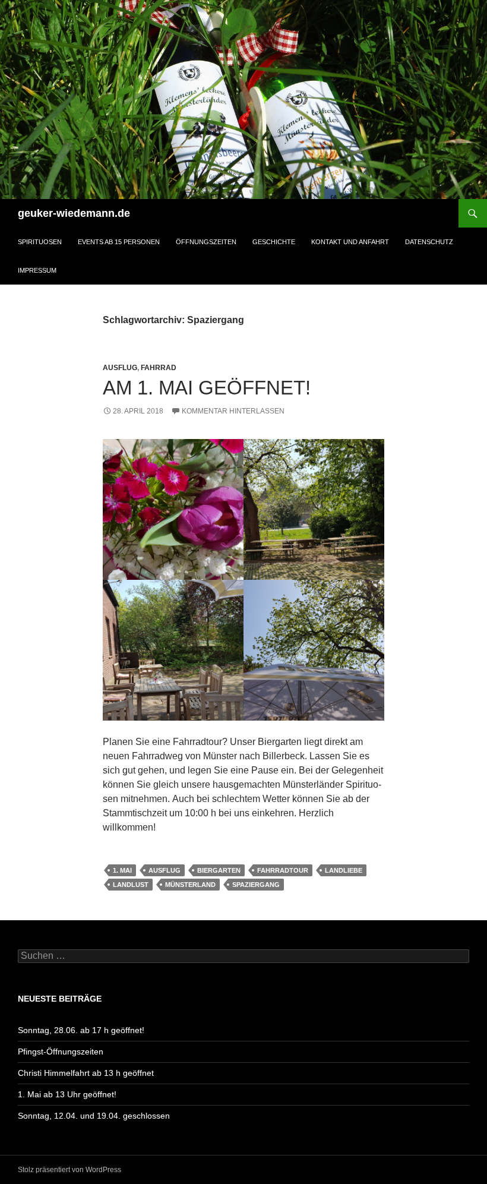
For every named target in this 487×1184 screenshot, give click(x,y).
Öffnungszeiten (206, 241)
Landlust (130, 884)
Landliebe (343, 870)
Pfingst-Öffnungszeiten (60, 1051)
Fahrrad (158, 368)
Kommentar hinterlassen (233, 411)
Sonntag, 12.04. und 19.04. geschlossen (94, 1115)
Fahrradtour (282, 870)
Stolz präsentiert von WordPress (69, 1170)
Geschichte (273, 241)
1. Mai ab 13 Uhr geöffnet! (67, 1094)
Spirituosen (40, 241)
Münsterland (190, 884)
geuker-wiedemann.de (74, 213)
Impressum (37, 270)
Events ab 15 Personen (119, 241)
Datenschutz (429, 241)
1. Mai (122, 870)
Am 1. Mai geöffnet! (207, 388)
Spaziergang (256, 884)
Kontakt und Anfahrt (350, 241)
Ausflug (120, 368)
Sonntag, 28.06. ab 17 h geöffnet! (81, 1030)
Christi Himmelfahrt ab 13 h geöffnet (86, 1073)
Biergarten (219, 870)
